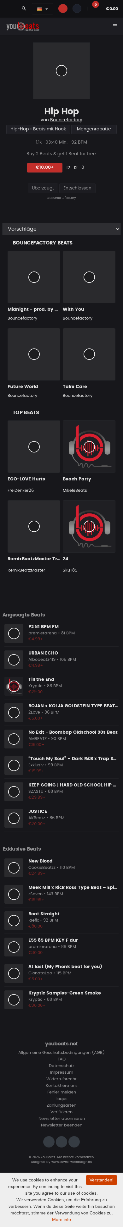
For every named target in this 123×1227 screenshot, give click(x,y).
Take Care (75, 387)
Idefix (33, 920)
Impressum (61, 1073)
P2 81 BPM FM (43, 627)
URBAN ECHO (43, 653)
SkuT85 (70, 570)
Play (61, 70)
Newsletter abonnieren (61, 1119)
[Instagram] (49, 1142)
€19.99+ (36, 771)
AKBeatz (36, 818)
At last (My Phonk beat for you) (65, 967)
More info (61, 1219)
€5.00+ (35, 718)
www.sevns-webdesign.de (71, 1162)
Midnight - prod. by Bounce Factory (49, 309)
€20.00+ (37, 824)
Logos (61, 1099)
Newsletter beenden (61, 1125)
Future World (23, 387)
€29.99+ (37, 798)
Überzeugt (43, 188)
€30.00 (35, 953)
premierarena (42, 633)
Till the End (41, 679)
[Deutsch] (39, 8)
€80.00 (35, 926)
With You (73, 309)
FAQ (62, 1059)
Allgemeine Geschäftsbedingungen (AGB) (61, 1053)
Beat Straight (44, 914)
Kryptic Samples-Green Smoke (64, 993)
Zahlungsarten (61, 1106)
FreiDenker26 (21, 491)
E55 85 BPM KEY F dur (53, 940)
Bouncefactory (66, 120)
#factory (69, 198)
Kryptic (35, 686)
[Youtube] (74, 1142)
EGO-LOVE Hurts (26, 479)
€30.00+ (37, 1006)
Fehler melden (61, 1092)
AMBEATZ (37, 739)
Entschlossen (77, 188)
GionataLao (40, 973)
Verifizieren (61, 1112)
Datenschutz (61, 1066)
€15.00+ (36, 745)
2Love (34, 712)
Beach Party (77, 479)
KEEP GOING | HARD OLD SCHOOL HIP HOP (75, 785)
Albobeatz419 (42, 660)
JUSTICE (37, 811)
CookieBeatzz (42, 868)
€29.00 (35, 692)
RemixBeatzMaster (26, 570)
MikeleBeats (75, 491)
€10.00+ (45, 167)
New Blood (40, 861)
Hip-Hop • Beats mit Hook (38, 129)
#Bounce (54, 198)
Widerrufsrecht (61, 1079)
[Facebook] (61, 1142)
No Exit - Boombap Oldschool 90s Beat (73, 732)
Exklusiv (36, 765)
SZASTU (36, 792)
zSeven (35, 894)
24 (65, 559)
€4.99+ (35, 639)
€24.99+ (37, 874)
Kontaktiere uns (62, 1086)
